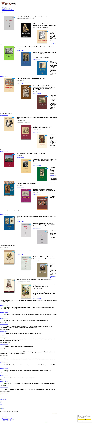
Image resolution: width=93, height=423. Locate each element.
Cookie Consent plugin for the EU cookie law (84, 421)
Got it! (85, 419)
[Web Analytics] (46, 422)
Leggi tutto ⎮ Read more (20, 21)
